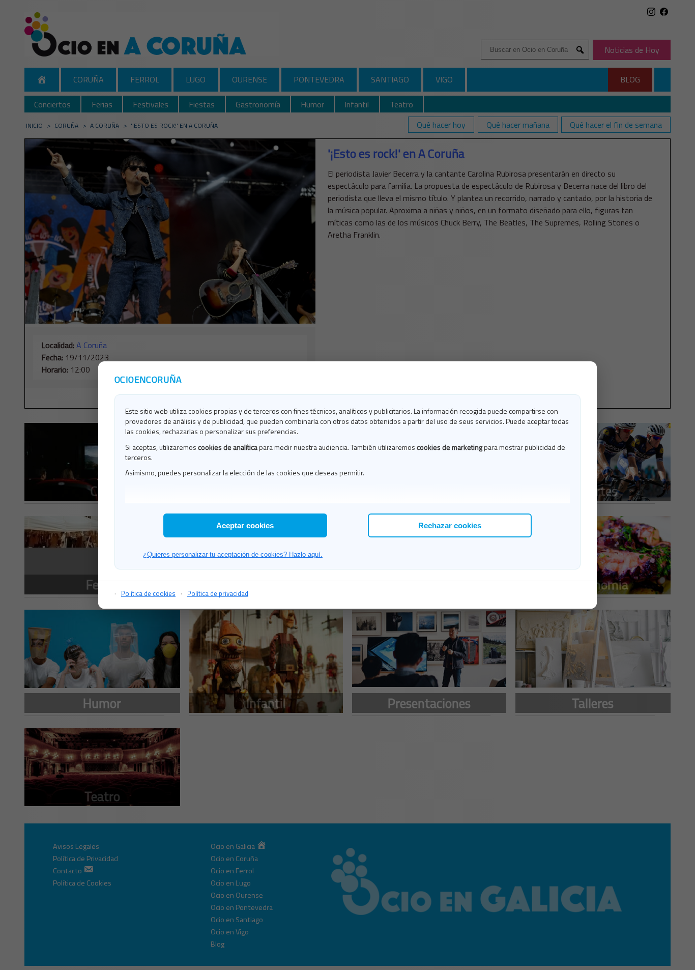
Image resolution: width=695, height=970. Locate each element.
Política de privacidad (217, 593)
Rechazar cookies (449, 525)
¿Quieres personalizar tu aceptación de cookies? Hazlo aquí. (233, 554)
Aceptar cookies (245, 525)
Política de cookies (148, 593)
